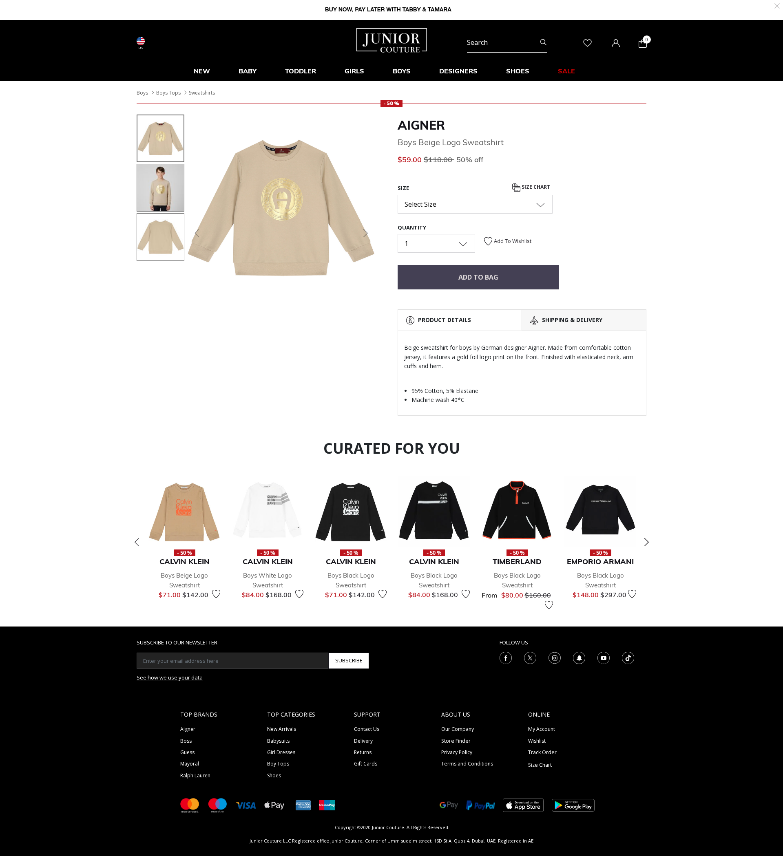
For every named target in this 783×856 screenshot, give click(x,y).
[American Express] (303, 805)
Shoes (274, 775)
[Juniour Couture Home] (391, 39)
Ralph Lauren (195, 775)
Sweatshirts (202, 92)
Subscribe (349, 660)
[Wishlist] (216, 594)
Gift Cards (365, 763)
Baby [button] (248, 71)
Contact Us (366, 729)
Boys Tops (168, 92)
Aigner (421, 125)
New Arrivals (281, 729)
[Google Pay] (449, 805)
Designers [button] (458, 71)
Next (646, 542)
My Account (541, 729)
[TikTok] (628, 657)
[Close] (777, 5)
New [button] (202, 71)
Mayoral (189, 763)
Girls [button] (354, 71)
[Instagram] (555, 657)
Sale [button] (566, 71)
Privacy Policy (456, 752)
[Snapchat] (579, 657)
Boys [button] (402, 71)
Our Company (457, 729)
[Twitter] (530, 657)
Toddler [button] (300, 71)
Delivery (363, 740)
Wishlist (537, 740)
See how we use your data (170, 677)
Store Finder (456, 740)
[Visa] (246, 805)
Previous (136, 542)
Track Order (542, 752)
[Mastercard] (190, 805)
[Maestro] (218, 805)
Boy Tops (278, 763)
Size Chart (535, 187)
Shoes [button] (517, 71)
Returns (363, 752)
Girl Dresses (281, 752)
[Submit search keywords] (543, 42)
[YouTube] (603, 657)
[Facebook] (506, 657)
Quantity (412, 227)
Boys (142, 92)
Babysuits (278, 740)
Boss (186, 740)
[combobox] (507, 42)
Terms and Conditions (467, 763)
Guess (187, 752)
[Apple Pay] (274, 805)
